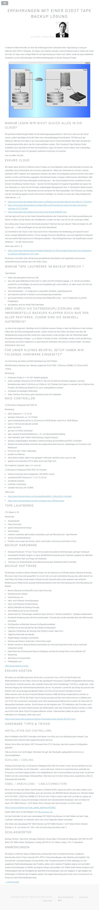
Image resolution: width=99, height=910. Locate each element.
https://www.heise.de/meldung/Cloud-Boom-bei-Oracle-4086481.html (37, 212)
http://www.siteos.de (66, 897)
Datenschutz (47, 900)
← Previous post (12, 882)
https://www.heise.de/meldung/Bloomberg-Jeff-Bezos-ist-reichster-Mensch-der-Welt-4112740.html (50, 202)
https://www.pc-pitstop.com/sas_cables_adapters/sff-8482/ (30, 807)
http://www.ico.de (45, 812)
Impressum (83, 897)
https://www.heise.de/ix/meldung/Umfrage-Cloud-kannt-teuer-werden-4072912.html (40, 719)
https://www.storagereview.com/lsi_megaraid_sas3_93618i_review (36, 501)
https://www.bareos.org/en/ (16, 666)
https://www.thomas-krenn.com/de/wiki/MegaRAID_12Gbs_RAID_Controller (40, 496)
